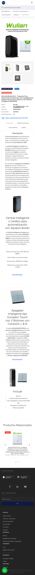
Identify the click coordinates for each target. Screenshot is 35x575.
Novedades (6, 555)
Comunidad (6, 543)
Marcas (5, 535)
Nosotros (5, 512)
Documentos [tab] (13, 127)
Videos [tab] (23, 127)
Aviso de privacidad (8, 521)
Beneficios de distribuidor (9, 538)
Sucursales (6, 527)
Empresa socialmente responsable (12, 541)
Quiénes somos (7, 516)
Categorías (7, 11)
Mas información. (17, 274)
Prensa (5, 561)
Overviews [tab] (9, 123)
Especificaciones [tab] (23, 123)
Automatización (6, 14)
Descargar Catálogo (8, 558)
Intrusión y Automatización (20, 11)
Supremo (5, 567)
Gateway (16, 14)
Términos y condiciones (9, 518)
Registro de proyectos (9, 550)
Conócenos (6, 532)
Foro (4, 547)
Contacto (5, 530)
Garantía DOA (6, 524)
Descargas (6, 563)
